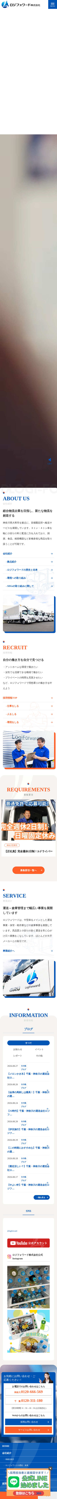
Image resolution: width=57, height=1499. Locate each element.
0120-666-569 (28, 1392)
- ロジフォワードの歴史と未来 (22, 570)
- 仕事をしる (12, 706)
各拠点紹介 (9, 1459)
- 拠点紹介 (11, 561)
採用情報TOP (10, 698)
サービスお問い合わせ (29, 1430)
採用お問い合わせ (29, 1422)
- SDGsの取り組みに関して (20, 586)
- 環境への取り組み (16, 578)
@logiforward (12, 1231)
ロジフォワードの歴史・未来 (16, 1465)
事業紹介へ (9, 951)
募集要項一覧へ (28, 870)
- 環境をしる (12, 722)
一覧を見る (41, 1197)
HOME (6, 1446)
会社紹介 (7, 553)
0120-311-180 (28, 1400)
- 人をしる (11, 714)
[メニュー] (52, 4)
